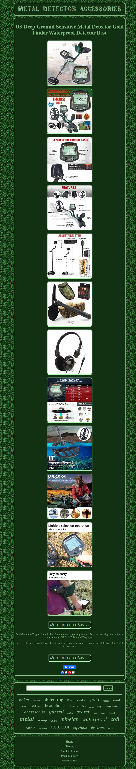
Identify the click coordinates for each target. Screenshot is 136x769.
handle (30, 728)
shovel (112, 713)
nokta (24, 700)
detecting (54, 699)
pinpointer (112, 706)
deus (95, 714)
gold (94, 699)
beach (24, 706)
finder (106, 700)
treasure (42, 728)
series (91, 707)
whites (53, 721)
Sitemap (69, 746)
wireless (81, 700)
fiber (70, 700)
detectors (98, 727)
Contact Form (69, 751)
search (83, 711)
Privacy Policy (69, 755)
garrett (56, 711)
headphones (55, 705)
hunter (74, 706)
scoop (42, 720)
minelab (69, 719)
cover (111, 728)
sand (116, 700)
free (84, 706)
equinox (80, 727)
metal (27, 718)
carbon (70, 713)
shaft (103, 714)
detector (60, 726)
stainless (36, 706)
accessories (35, 711)
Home (69, 741)
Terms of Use (69, 760)
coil (114, 719)
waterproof (94, 719)
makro (36, 700)
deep (99, 706)
